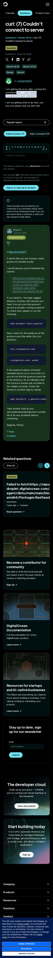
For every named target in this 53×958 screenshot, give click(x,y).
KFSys (16, 230)
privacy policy (23, 924)
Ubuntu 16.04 (24, 37)
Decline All (26, 949)
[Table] (7, 149)
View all (11, 465)
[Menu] (47, 4)
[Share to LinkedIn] (18, 59)
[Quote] (41, 147)
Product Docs (43, 13)
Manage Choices (27, 954)
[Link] (18, 147)
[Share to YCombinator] (23, 59)
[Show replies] (17, 436)
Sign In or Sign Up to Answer (21, 187)
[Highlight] (24, 147)
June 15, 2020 (20, 233)
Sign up (26, 854)
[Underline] (12, 147)
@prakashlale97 (18, 252)
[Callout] (44, 147)
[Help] (46, 149)
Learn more (13, 644)
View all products (26, 806)
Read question (14, 511)
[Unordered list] (35, 147)
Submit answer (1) (15, 133)
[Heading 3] (32, 147)
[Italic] (9, 147)
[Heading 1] (27, 147)
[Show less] (45, 230)
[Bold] (7, 147)
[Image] (21, 147)
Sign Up (11, 584)
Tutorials (9, 13)
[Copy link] (28, 59)
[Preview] (43, 149)
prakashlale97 (25, 81)
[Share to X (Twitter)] (7, 59)
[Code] (9, 149)
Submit (15, 755)
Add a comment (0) (40, 133)
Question (11, 48)
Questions (25, 13)
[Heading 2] (29, 147)
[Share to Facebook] (12, 59)
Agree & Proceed (26, 944)
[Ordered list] (38, 147)
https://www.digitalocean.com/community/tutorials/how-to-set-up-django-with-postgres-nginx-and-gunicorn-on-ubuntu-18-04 (28, 285)
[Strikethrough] (15, 147)
